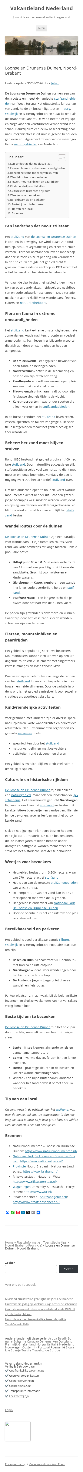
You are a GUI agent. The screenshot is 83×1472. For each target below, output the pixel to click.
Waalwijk (11, 114)
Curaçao (33, 1341)
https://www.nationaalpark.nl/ (41, 1161)
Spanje (16, 1350)
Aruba (52, 1338)
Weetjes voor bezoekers (25, 195)
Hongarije (43, 1344)
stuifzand (17, 237)
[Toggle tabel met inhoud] (60, 157)
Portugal (44, 1347)
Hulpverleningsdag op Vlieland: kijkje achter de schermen (41, 1304)
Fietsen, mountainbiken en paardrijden (34, 182)
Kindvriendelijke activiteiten (27, 186)
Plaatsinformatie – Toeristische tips (42, 1242)
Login (9, 1410)
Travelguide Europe (46, 1350)
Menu (41, 27)
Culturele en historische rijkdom (30, 191)
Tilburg (65, 109)
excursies (25, 733)
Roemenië (58, 1347)
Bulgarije (19, 1341)
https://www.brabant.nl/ (40, 1171)
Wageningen (22, 1187)
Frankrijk (11, 1344)
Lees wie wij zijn (19, 1396)
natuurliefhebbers (33, 303)
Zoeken (10, 1263)
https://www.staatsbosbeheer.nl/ (36, 1202)
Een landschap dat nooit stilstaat (31, 164)
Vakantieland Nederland (41, 8)
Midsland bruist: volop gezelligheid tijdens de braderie (39, 1299)
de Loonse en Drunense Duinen (53, 237)
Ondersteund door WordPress (47, 1464)
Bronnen (17, 213)
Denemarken (49, 1341)
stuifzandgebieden (56, 407)
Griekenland (27, 1344)
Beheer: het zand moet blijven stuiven (34, 173)
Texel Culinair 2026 (17, 1324)
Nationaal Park (64, 903)
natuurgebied (21, 795)
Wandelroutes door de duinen (29, 177)
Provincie (19, 1166)
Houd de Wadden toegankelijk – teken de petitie (35, 1319)
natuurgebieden (25, 144)
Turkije (26, 1350)
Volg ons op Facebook (20, 1285)
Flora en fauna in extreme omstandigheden (37, 168)
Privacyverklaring (15, 1464)
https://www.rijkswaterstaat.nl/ (35, 1182)
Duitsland (66, 1341)
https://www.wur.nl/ (38, 1192)
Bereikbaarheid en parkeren (27, 200)
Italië (54, 1344)
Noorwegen (13, 1347)
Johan (55, 83)
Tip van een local (22, 209)
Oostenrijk (29, 1347)
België (62, 1338)
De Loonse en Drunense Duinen (27, 537)
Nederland (66, 1344)
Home (9, 1242)
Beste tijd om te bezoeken (28, 204)
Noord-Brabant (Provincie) (23, 1245)
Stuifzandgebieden (53, 1197)
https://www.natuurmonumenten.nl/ (51, 1151)
